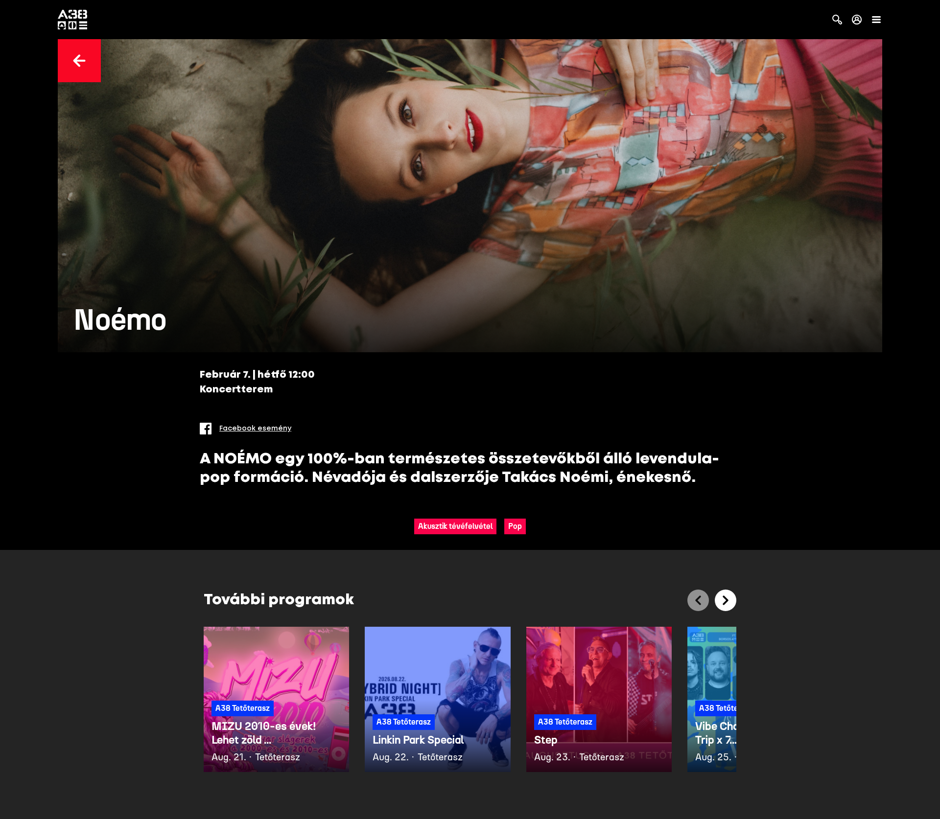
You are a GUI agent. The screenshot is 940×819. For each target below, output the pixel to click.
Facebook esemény (255, 429)
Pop (515, 526)
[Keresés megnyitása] (837, 19)
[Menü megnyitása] (876, 19)
